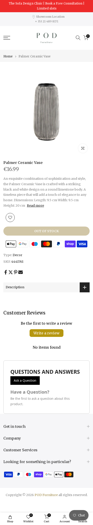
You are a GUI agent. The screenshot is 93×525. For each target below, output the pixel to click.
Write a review (46, 333)
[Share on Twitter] (10, 272)
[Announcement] (46, 6)
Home (8, 56)
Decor (17, 255)
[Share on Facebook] (5, 272)
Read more (35, 205)
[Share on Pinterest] (15, 272)
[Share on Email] (20, 272)
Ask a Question (25, 380)
